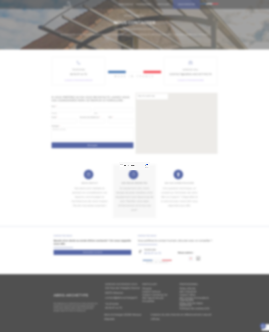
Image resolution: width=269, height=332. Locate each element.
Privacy (145, 169)
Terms (148, 169)
